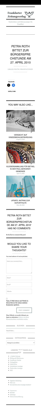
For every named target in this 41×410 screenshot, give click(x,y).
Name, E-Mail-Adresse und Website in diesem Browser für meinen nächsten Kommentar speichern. (17, 303)
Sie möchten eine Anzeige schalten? (20, 385)
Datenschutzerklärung (16, 397)
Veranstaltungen (26, 69)
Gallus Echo (13, 364)
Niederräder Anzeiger (16, 368)
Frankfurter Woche (15, 360)
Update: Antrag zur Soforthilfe (20, 201)
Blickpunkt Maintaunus (17, 358)
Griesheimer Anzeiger (16, 366)
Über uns (12, 383)
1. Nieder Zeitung (15, 356)
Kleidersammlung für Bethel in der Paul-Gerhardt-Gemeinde (20, 168)
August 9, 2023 (20, 139)
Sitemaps (12, 394)
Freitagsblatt (13, 362)
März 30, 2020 (20, 205)
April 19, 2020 (20, 173)
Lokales (11, 69)
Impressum (13, 390)
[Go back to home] (20, 13)
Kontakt (12, 392)
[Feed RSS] (7, 2)
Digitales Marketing (15, 381)
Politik (16, 69)
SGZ (11, 370)
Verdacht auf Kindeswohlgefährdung (20, 135)
